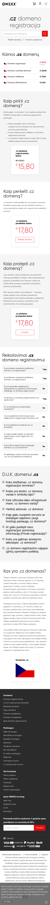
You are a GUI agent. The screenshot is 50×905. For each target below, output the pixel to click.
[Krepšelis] (34, 4)
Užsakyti (40, 827)
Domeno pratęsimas (33, 40)
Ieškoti (45, 34)
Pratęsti (25, 332)
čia (20, 897)
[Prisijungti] (40, 4)
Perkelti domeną (14, 40)
